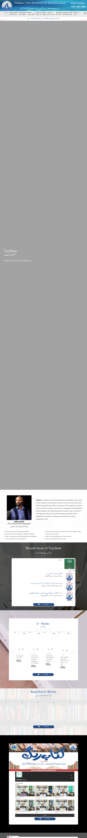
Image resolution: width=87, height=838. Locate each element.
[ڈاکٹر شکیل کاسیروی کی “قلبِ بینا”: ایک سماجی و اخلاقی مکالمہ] (69, 597)
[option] (21, 649)
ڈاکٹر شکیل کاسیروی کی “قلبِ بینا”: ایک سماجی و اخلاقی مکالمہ (46, 593)
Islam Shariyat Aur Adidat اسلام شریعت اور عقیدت (20, 658)
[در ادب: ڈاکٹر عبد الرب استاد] (25, 791)
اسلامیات (20, 653)
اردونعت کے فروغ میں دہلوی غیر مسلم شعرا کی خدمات (47, 583)
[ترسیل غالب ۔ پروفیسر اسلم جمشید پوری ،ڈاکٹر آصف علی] (64, 805)
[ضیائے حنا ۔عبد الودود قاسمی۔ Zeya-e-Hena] (25, 805)
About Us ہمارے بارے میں (51, 13)
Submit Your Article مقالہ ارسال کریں (68, 13)
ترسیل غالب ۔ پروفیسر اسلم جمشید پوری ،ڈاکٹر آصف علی (63, 811)
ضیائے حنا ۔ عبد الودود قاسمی (39, 811)
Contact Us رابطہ (76, 13)
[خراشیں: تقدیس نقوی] (64, 791)
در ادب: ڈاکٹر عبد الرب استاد (19, 797)
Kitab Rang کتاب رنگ (59, 13)
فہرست (72, 571)
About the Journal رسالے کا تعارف (13, 13)
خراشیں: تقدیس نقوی (58, 797)
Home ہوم (6, 13)
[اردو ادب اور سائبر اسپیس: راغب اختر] (44, 791)
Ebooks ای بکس (44, 13)
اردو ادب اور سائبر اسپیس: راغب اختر (41, 797)
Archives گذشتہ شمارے (30, 13)
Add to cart (23, 649)
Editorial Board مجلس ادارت (22, 13)
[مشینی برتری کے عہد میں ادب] (69, 577)
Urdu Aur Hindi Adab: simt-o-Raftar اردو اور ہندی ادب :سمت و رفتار (35, 660)
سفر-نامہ (64, 653)
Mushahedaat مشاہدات (63, 657)
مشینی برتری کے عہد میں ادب (54, 574)
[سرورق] (69, 564)
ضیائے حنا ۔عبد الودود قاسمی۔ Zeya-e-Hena (23, 811)
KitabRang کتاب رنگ (21, 780)
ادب (34, 654)
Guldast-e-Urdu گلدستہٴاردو (50, 657)
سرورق (60, 560)
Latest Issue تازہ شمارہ (38, 13)
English (11, 836)
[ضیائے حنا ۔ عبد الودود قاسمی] (44, 805)
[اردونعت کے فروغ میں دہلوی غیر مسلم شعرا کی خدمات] (69, 587)
